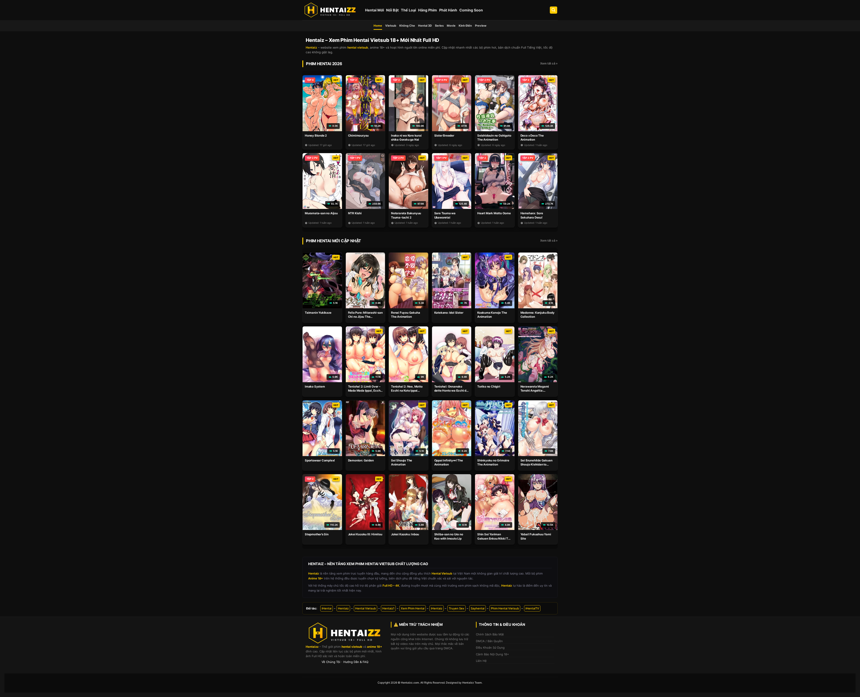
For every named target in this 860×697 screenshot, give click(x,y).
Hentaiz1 (388, 608)
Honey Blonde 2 (316, 135)
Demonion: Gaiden (361, 460)
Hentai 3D (425, 25)
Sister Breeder (444, 135)
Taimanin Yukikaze (318, 312)
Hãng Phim (427, 10)
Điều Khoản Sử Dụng (490, 647)
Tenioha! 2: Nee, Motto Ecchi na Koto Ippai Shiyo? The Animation (407, 390)
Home (378, 25)
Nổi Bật (392, 10)
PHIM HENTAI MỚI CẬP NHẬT (333, 240)
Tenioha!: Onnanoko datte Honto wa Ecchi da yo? (451, 390)
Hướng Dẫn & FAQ (355, 662)
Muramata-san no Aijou (321, 213)
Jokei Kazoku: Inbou (405, 534)
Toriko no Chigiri (488, 386)
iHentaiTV (532, 608)
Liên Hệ (481, 661)
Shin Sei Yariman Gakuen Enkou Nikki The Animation (494, 538)
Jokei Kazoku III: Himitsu (365, 534)
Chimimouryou (358, 135)
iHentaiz (436, 608)
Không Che (407, 25)
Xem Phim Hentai (412, 608)
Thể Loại (408, 10)
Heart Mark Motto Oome (494, 213)
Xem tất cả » (549, 63)
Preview (480, 25)
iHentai (326, 608)
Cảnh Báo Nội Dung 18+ (492, 654)
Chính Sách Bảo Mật (490, 634)
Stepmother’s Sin (317, 534)
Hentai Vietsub (365, 608)
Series (439, 25)
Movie (451, 25)
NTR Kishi (355, 213)
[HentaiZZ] (345, 633)
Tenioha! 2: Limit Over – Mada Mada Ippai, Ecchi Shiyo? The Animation (364, 390)
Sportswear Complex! (320, 460)
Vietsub (390, 25)
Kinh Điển (465, 25)
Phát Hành (448, 10)
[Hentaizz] (330, 10)
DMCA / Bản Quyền (489, 641)
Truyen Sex (456, 608)
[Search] (553, 10)
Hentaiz (343, 608)
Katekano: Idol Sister (448, 312)
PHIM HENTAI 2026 (324, 63)
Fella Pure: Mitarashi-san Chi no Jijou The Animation (365, 316)
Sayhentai (477, 608)
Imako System (315, 386)
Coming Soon (471, 10)
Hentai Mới (374, 10)
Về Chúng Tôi (331, 662)
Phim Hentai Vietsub (505, 608)
